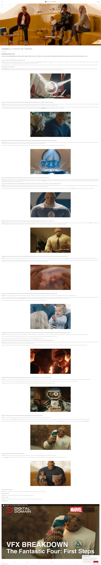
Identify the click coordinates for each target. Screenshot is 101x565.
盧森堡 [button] (40, 562)
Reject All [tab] (91, 561)
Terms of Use (6, 564)
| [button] (8, 562)
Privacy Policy (3, 564)
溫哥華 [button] (15, 562)
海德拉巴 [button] (52, 562)
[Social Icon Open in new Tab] (91, 563)
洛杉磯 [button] (3, 562)
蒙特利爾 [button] (27, 562)
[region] (90, 559)
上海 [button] (75, 562)
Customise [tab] (85, 561)
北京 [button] (64, 562)
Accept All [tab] (96, 561)
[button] (2, 1)
